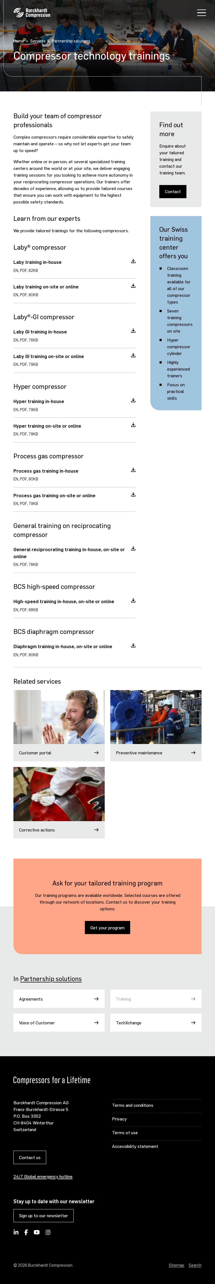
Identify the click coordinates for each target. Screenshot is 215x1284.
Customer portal (35, 752)
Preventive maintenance (139, 752)
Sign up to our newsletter (43, 1215)
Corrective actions (37, 829)
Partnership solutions (51, 978)
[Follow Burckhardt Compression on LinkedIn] (16, 1233)
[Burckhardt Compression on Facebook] (26, 1233)
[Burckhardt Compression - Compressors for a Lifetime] (31, 13)
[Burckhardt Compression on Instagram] (47, 1233)
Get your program (107, 927)
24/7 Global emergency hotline (43, 1176)
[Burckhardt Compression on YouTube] (37, 1233)
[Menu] (201, 14)
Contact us (30, 1157)
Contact (173, 191)
